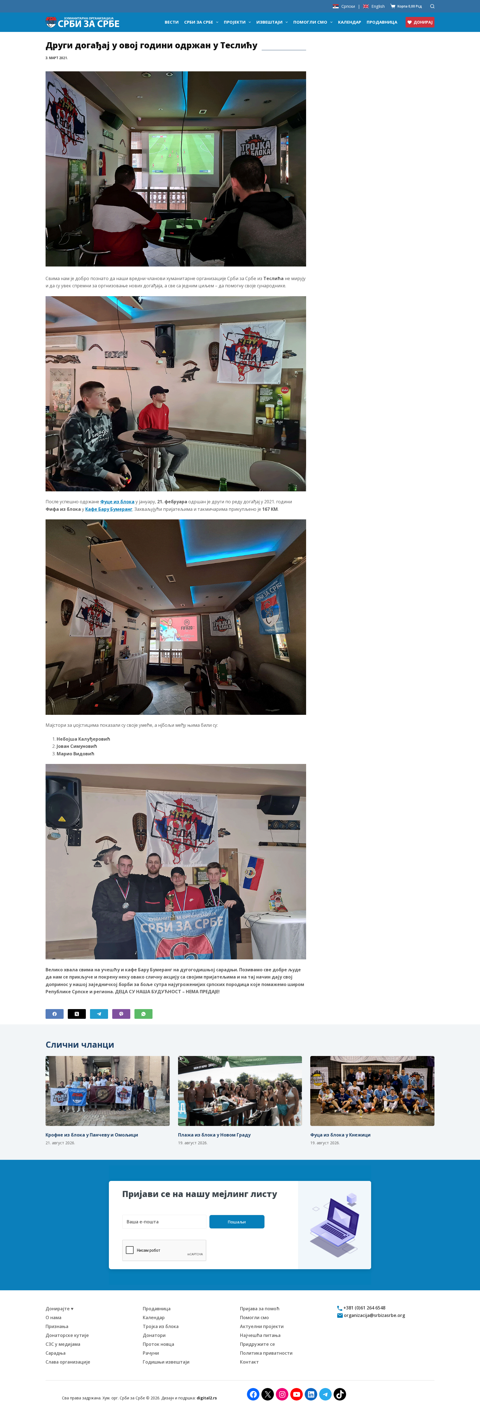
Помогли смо (310, 22)
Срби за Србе (198, 22)
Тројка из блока (161, 1326)
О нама (53, 1317)
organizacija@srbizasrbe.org (374, 1315)
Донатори (154, 1335)
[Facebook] (55, 1014)
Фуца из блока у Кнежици (340, 1135)
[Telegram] (99, 1014)
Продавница (382, 22)
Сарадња (56, 1353)
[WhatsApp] (143, 1014)
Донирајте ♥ (60, 1309)
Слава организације (68, 1362)
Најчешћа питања (260, 1335)
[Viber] (121, 1014)
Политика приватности (266, 1353)
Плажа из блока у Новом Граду (214, 1135)
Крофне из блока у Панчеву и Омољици (92, 1135)
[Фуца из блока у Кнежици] (372, 1091)
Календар (349, 22)
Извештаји (269, 22)
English (378, 6)
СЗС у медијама (63, 1344)
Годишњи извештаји (166, 1362)
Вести (172, 22)
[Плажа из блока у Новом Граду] (240, 1091)
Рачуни (151, 1353)
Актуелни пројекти (262, 1326)
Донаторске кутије (67, 1335)
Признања (57, 1326)
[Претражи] (432, 6)
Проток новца (158, 1344)
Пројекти (235, 22)
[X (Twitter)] (77, 1014)
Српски (348, 6)
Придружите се (257, 1344)
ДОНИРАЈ (423, 22)
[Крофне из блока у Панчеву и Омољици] (108, 1091)
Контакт (249, 1362)
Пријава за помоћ (259, 1309)
